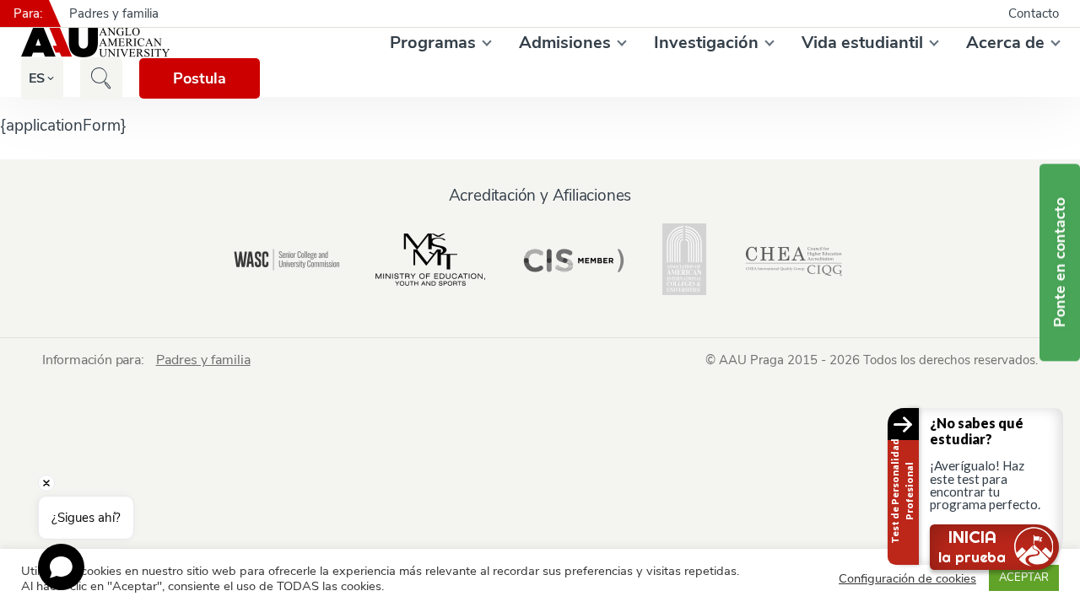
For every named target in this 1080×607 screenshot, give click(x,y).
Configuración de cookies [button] (907, 578)
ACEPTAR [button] (1024, 577)
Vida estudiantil (862, 42)
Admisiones (565, 42)
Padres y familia (114, 13)
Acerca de (1005, 42)
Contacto (1033, 13)
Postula (199, 78)
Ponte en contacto (1060, 262)
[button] (37, 78)
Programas (433, 42)
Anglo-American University (95, 42)
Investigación (706, 42)
